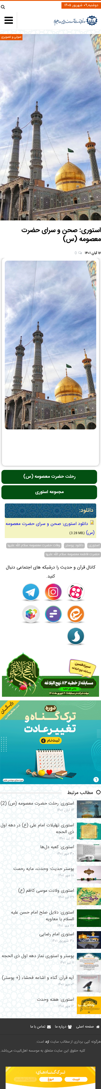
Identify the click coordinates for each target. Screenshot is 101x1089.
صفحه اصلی (85, 1027)
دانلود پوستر (74, 545)
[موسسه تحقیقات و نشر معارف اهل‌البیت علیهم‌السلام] (75, 25)
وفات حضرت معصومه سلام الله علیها (34, 545)
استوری (94, 545)
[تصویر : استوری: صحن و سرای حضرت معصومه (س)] (50, 127)
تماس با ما (37, 1027)
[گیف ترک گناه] (50, 783)
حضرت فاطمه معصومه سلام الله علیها (73, 554)
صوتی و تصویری (11, 37)
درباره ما (60, 1027)
